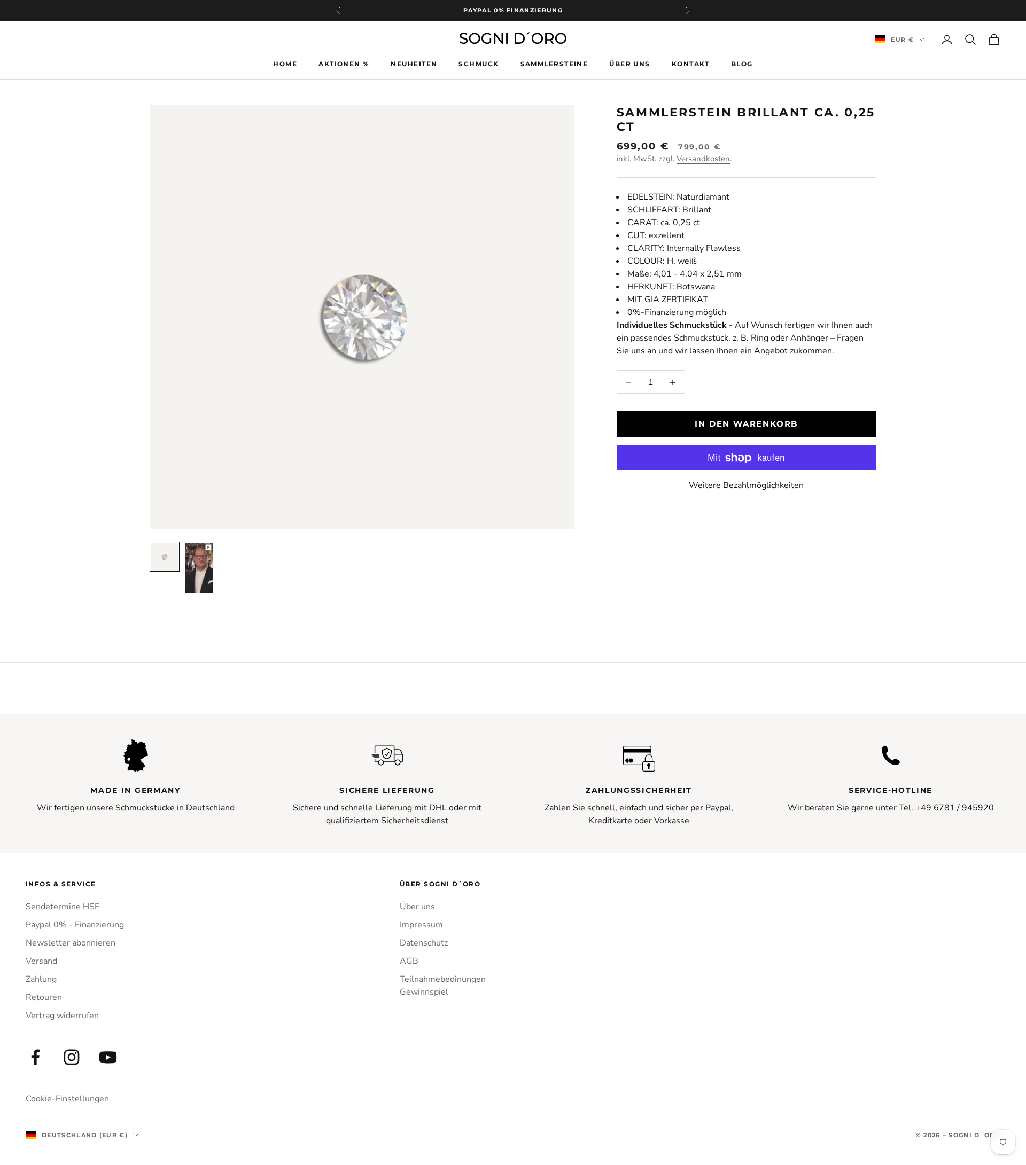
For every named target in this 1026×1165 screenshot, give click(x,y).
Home (285, 63)
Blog (742, 63)
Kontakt (691, 63)
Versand (41, 961)
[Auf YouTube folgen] (108, 1057)
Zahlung (41, 979)
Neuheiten (414, 63)
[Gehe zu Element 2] (199, 568)
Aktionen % (343, 63)
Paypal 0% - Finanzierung (75, 925)
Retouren (44, 997)
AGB (409, 961)
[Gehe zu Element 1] (165, 557)
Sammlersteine (554, 63)
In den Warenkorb (746, 424)
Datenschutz (424, 943)
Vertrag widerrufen (62, 1015)
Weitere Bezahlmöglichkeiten (746, 485)
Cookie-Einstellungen (67, 1099)
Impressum (421, 925)
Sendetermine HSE (62, 906)
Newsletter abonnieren (70, 943)
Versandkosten (703, 158)
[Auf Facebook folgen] (35, 1057)
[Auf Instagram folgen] (71, 1057)
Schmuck (478, 63)
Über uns (629, 63)
